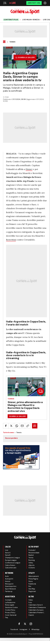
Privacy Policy (10, 613)
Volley (31, 563)
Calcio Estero (10, 565)
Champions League (12, 558)
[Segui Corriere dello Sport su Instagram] (30, 623)
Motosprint (9, 584)
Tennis (12, 42)
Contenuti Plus (11, 20)
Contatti (8, 600)
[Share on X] (11, 425)
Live (14, 3)
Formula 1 (32, 550)
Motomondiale (34, 553)
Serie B (7, 555)
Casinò (31, 615)
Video (31, 600)
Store (31, 581)
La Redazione (10, 602)
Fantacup (8, 591)
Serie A (7, 553)
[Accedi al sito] (45, 3)
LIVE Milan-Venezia (31, 20)
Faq (6, 617)
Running (32, 560)
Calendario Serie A (36, 605)
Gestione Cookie (11, 607)
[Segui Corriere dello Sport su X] (25, 623)
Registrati (32, 591)
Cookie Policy (10, 610)
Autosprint (9, 579)
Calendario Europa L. (36, 610)
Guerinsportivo (10, 586)
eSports (31, 565)
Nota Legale (9, 605)
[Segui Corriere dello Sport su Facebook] (19, 623)
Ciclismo (32, 568)
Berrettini (11, 239)
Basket (31, 555)
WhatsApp (35, 629)
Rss (30, 586)
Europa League (11, 560)
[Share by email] (22, 425)
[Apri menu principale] (4, 3)
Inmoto (7, 581)
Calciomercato (10, 568)
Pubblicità (32, 584)
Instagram (23, 629)
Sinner (29, 169)
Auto (7, 576)
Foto (30, 602)
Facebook (14, 629)
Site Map (32, 589)
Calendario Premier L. (37, 613)
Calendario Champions (37, 607)
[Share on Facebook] (5, 425)
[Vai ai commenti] (34, 425)
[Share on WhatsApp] (16, 425)
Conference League (12, 563)
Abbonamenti (34, 576)
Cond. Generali (10, 615)
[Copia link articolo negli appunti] (27, 425)
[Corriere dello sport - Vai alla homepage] (25, 11)
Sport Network (10, 589)
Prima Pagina (33, 579)
